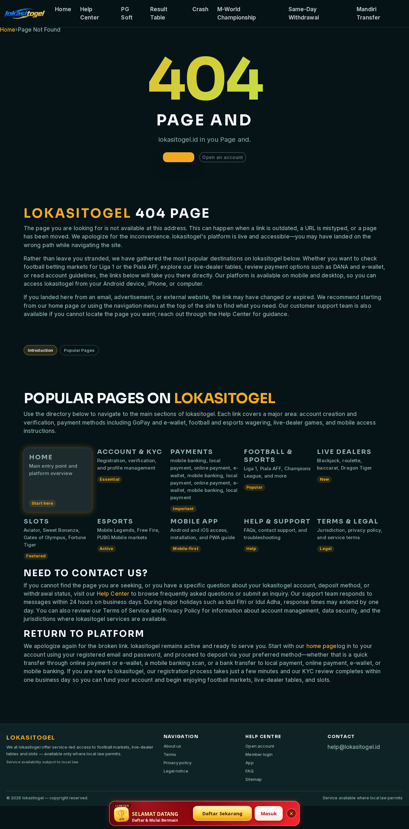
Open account (259, 746)
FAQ (249, 770)
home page (321, 646)
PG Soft (126, 13)
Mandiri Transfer (368, 13)
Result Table (158, 13)
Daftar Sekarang (222, 813)
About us (172, 746)
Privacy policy (177, 762)
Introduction (40, 350)
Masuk (269, 813)
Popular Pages (79, 350)
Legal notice (176, 770)
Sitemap (253, 779)
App (249, 762)
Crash (200, 9)
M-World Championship (236, 13)
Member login (259, 754)
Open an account (222, 157)
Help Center (89, 13)
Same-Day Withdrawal (304, 13)
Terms (170, 754)
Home (63, 9)
